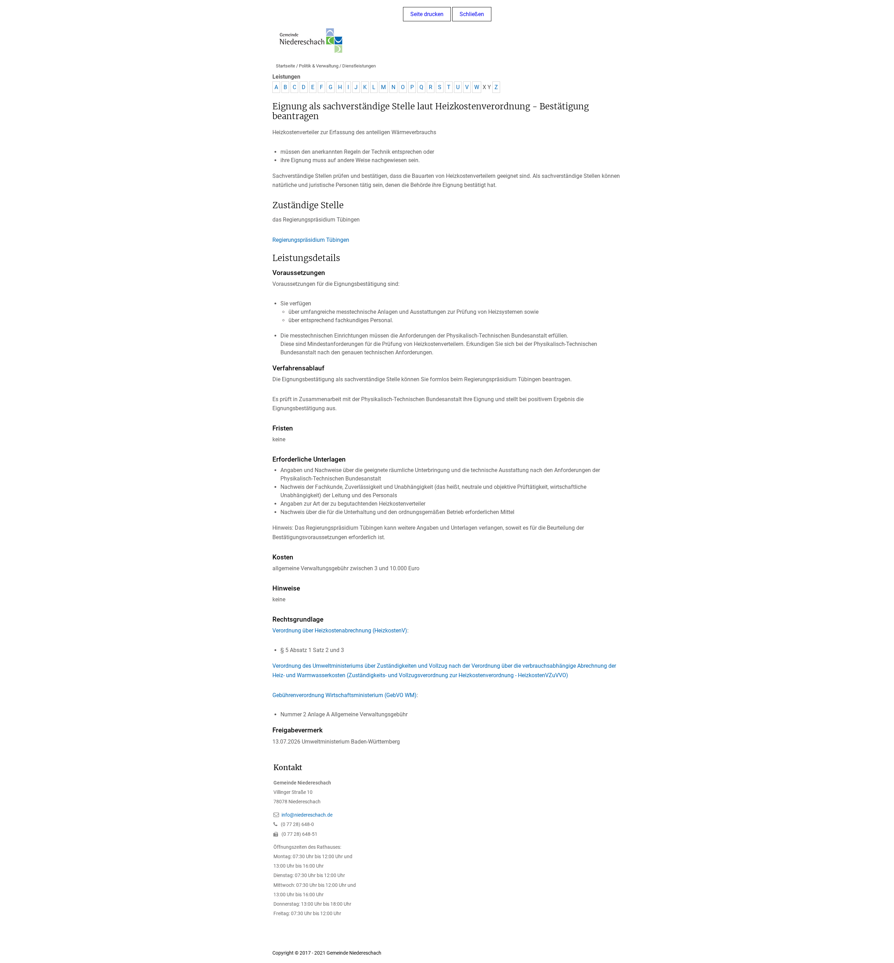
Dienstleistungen (359, 65)
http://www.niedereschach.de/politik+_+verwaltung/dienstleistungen (457, 953)
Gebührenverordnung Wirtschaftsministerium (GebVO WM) (344, 695)
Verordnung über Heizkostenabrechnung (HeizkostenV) (339, 630)
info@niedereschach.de (306, 815)
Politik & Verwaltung (318, 65)
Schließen (472, 14)
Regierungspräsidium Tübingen (310, 240)
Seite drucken (427, 14)
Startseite (285, 65)
